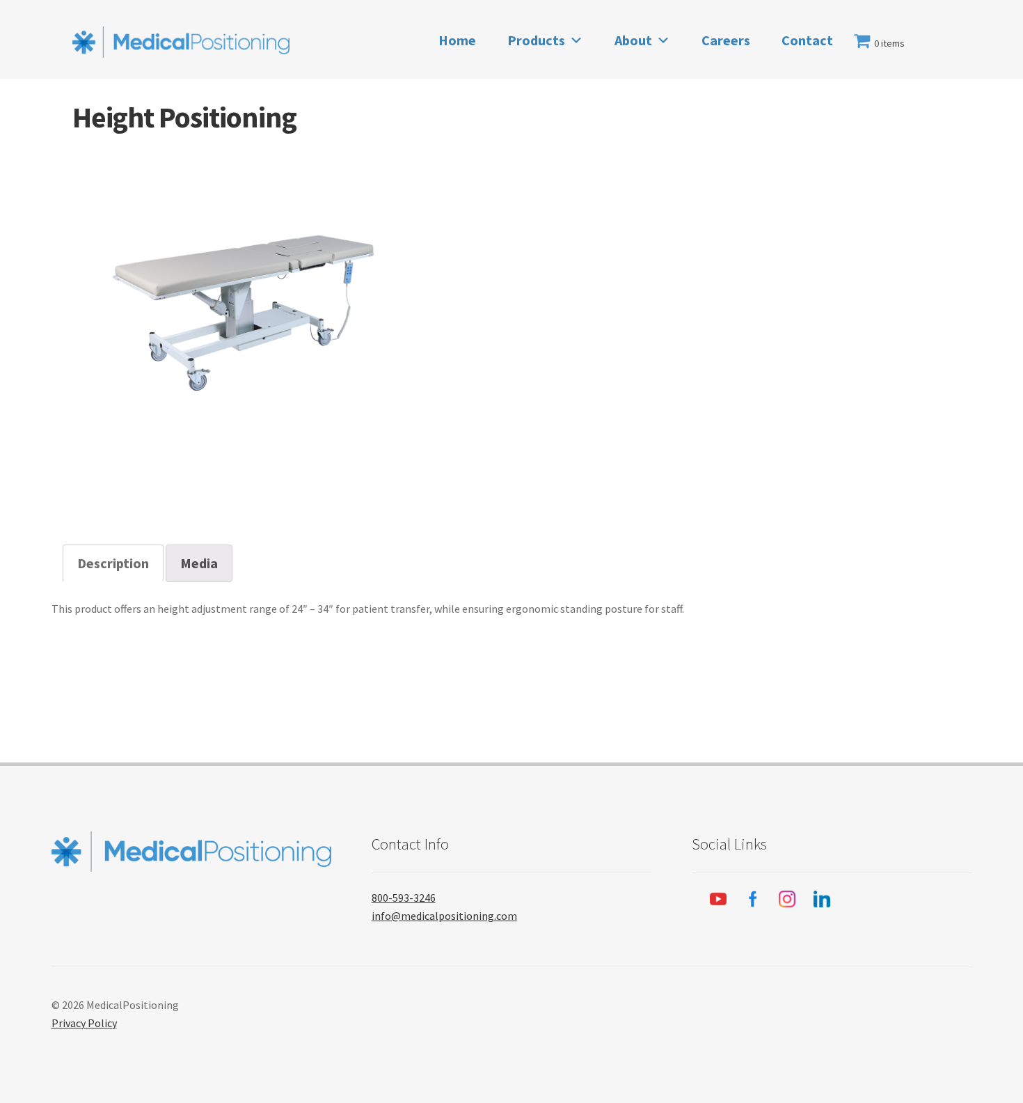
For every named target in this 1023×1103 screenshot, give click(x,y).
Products (536, 40)
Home (457, 40)
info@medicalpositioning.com (444, 916)
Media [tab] (199, 563)
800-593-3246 (404, 898)
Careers (725, 40)
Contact (807, 40)
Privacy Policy (84, 1023)
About (633, 40)
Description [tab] (113, 563)
